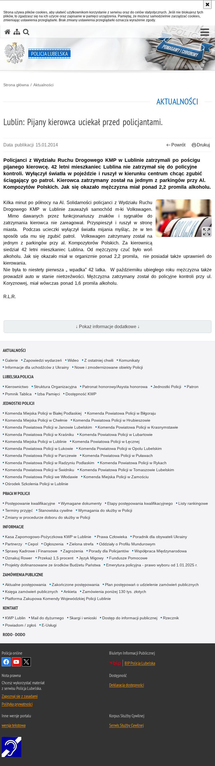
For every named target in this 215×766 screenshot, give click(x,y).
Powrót (178, 145)
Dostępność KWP (81, 394)
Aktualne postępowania (25, 584)
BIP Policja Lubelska (140, 663)
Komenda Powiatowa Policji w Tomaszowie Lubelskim (127, 470)
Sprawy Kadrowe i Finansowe (31, 551)
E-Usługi (49, 625)
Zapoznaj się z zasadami (20, 696)
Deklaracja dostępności (126, 685)
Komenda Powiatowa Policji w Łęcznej (105, 441)
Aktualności (43, 85)
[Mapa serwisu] (16, 31)
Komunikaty (129, 360)
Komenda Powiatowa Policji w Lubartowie (116, 434)
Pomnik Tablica (18, 394)
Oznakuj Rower (18, 558)
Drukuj (203, 145)
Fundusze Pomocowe (128, 558)
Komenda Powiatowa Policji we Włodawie (41, 477)
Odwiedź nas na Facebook (6, 661)
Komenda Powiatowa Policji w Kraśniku (39, 434)
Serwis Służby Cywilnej (126, 725)
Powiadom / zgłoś (20, 625)
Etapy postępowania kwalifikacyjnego (140, 503)
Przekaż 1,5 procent (55, 558)
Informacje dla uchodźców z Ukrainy (37, 367)
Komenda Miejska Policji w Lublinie (36, 441)
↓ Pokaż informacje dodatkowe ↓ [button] (108, 326)
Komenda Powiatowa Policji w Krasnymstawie (138, 427)
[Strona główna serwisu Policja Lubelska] (7, 31)
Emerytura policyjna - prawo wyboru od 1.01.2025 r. (152, 565)
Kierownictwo (16, 386)
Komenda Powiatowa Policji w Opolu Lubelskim (120, 448)
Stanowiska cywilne (55, 510)
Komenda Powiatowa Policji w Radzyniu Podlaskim (49, 463)
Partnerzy (13, 544)
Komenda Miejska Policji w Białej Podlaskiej (43, 413)
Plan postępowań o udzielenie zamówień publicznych (152, 584)
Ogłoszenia (54, 544)
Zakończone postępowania (75, 584)
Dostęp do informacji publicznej (129, 618)
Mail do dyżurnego (47, 618)
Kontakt (10, 608)
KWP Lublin (15, 618)
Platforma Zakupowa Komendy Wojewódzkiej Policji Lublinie (58, 598)
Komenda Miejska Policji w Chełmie (36, 420)
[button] (204, 32)
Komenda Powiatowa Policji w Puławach (117, 455)
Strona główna (16, 85)
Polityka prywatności (17, 704)
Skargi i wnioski (83, 618)
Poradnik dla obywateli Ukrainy (160, 536)
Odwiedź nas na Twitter (26, 661)
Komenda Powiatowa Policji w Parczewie (41, 455)
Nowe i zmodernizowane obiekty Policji (108, 367)
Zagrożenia (73, 551)
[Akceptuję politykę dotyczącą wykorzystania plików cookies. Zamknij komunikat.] (207, 4)
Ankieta (70, 591)
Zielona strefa (81, 544)
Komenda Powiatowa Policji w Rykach (133, 463)
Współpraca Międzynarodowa (160, 551)
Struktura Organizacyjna (55, 386)
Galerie (11, 360)
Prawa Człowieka (112, 536)
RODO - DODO (14, 634)
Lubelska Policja (18, 377)
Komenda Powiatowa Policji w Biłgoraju (121, 413)
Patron (192, 386)
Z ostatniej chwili (98, 360)
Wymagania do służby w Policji (105, 510)
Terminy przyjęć (19, 510)
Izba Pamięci (48, 394)
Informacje (13, 527)
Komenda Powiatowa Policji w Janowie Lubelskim (48, 427)
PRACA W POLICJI (16, 493)
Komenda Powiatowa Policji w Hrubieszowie (111, 420)
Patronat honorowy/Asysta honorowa (115, 386)
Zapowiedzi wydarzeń (43, 360)
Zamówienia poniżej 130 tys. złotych (114, 591)
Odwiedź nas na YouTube (16, 661)
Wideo (73, 360)
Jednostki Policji (167, 386)
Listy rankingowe (193, 503)
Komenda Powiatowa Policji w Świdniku (39, 470)
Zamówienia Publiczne (23, 575)
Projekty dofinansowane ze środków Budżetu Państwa (53, 565)
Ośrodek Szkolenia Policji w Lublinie (36, 484)
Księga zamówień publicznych (31, 591)
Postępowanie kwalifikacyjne (30, 503)
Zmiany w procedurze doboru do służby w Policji (47, 517)
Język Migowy (91, 558)
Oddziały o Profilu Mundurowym (127, 544)
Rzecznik (171, 618)
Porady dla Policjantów (109, 551)
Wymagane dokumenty (81, 503)
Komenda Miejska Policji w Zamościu (116, 477)
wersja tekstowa (13, 725)
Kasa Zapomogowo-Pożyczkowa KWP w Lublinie (48, 536)
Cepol (33, 544)
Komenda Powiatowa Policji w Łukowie (39, 448)
